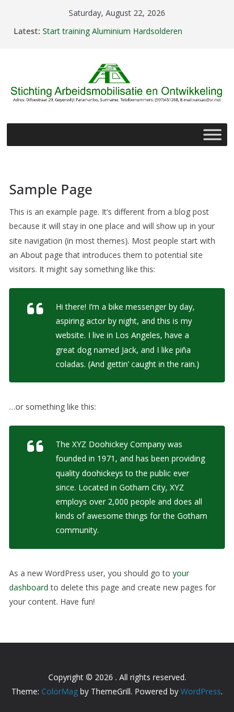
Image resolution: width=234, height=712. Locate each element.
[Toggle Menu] (212, 134)
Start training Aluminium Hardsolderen (112, 31)
